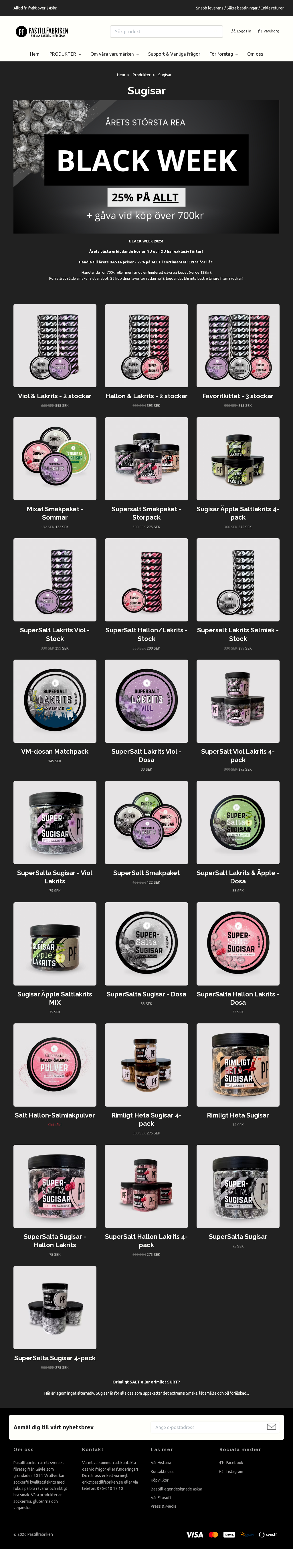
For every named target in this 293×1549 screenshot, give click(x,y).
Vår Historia (161, 1469)
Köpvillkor (160, 1487)
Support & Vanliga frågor (174, 60)
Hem (121, 81)
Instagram (234, 1478)
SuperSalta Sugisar (238, 1243)
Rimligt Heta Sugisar (238, 1122)
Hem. (35, 60)
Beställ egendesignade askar (176, 1495)
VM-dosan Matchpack (54, 758)
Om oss (255, 60)
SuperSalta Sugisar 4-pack (55, 1364)
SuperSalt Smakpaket (146, 879)
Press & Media (163, 1513)
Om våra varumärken (112, 60)
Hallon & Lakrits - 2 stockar (146, 403)
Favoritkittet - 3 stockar (238, 403)
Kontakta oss (162, 1478)
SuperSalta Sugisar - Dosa (146, 1000)
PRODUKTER (63, 60)
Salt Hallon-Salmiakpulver (55, 1122)
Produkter (142, 81)
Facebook (234, 1469)
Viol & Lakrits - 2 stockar (55, 403)
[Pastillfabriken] (80, 31)
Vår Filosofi (161, 1504)
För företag (221, 60)
